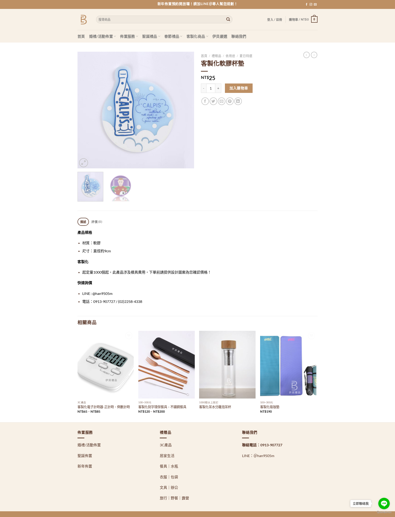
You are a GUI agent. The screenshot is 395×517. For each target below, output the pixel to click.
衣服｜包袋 (169, 477)
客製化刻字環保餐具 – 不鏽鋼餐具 (162, 407)
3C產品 (166, 445)
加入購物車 (239, 88)
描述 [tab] (83, 221)
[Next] (186, 110)
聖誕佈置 (84, 455)
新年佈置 (84, 466)
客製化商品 (196, 36)
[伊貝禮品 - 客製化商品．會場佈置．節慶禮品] (83, 19)
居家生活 (167, 455)
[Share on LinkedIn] (238, 101)
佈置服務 (127, 36)
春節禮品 (171, 36)
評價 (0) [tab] (96, 221)
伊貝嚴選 (219, 36)
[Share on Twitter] (213, 101)
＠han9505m (264, 455)
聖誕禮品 (149, 36)
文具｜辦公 (169, 487)
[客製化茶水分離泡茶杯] (227, 365)
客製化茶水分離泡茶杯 (215, 407)
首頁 (81, 36)
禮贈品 (216, 56)
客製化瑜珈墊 (269, 407)
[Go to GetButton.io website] (384, 512)
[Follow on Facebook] (306, 4)
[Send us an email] (315, 4)
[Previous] (85, 110)
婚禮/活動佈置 (101, 36)
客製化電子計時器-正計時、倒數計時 (103, 407)
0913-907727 (271, 445)
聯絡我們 (238, 36)
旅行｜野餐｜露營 (174, 498)
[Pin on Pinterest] (230, 101)
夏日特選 (246, 56)
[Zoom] (83, 162)
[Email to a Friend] (221, 101)
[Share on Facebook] (205, 101)
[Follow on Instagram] (311, 4)
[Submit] (228, 19)
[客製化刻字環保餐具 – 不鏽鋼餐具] (166, 365)
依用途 (230, 56)
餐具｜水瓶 (169, 466)
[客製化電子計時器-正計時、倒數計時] (105, 365)
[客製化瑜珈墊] (288, 365)
